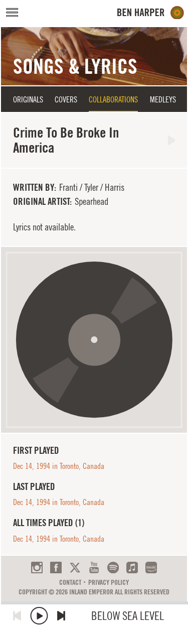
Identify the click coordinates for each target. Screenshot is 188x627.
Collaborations (113, 99)
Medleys (163, 99)
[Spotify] (113, 567)
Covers (66, 99)
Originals (28, 99)
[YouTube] (94, 567)
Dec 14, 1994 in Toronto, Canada (58, 466)
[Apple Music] (132, 567)
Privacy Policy (108, 582)
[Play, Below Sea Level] (39, 615)
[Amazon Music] (151, 567)
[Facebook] (56, 567)
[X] (75, 567)
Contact (70, 582)
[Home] (150, 13)
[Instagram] (37, 567)
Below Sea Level (127, 615)
